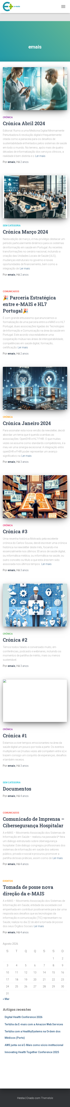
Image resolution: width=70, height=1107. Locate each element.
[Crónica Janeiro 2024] (35, 388)
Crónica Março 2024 (25, 232)
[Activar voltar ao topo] (62, 1099)
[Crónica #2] (35, 605)
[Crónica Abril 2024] (35, 88)
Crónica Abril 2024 (24, 123)
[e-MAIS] (13, 6)
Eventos (8, 881)
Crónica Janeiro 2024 (27, 423)
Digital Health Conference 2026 (23, 1017)
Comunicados (11, 291)
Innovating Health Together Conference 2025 (32, 1052)
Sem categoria (12, 225)
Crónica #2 (15, 640)
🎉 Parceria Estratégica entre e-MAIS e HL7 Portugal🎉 (29, 304)
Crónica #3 (15, 531)
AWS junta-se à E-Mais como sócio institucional (34, 1045)
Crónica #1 (15, 736)
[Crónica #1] (35, 700)
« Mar (6, 998)
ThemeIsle (47, 1098)
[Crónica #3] (35, 496)
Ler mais (40, 155)
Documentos (17, 789)
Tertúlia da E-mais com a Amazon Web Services (34, 1024)
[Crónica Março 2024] (35, 196)
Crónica (8, 117)
